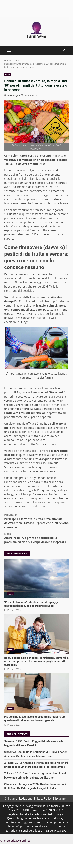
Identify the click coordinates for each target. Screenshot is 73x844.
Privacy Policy (42, 798)
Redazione (25, 798)
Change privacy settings (15, 840)
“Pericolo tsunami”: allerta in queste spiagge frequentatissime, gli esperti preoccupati (36, 578)
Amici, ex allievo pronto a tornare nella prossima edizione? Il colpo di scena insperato (35, 538)
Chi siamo (11, 798)
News (7, 74)
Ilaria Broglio (13, 95)
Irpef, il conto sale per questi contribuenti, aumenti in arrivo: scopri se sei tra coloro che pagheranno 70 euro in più (36, 634)
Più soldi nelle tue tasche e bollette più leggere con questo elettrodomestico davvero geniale (36, 693)
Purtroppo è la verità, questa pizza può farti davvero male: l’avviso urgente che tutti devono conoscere (36, 521)
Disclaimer (60, 798)
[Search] (64, 50)
